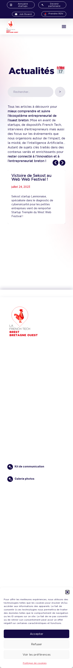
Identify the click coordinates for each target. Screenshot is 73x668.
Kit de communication (29, 466)
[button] (67, 592)
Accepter (36, 634)
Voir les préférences (37, 654)
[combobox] (30, 92)
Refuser (36, 644)
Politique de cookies (35, 663)
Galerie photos (24, 478)
